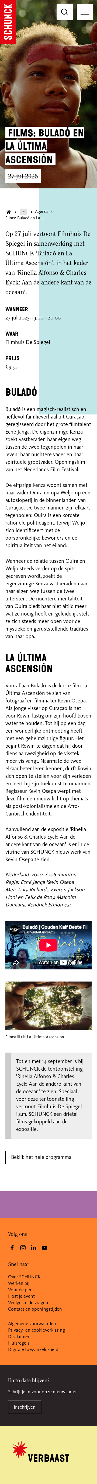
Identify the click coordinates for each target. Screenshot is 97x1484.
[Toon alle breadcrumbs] (23, 212)
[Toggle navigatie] (85, 12)
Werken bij (18, 1283)
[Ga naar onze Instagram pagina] (23, 1248)
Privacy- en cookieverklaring (36, 1330)
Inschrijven (25, 1407)
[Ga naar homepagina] (8, 212)
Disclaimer (18, 1336)
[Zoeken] (65, 12)
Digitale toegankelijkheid (33, 1349)
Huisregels (18, 1343)
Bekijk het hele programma (41, 1157)
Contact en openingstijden (35, 1309)
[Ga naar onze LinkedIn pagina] (34, 1248)
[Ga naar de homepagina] (8, 22)
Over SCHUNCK (24, 1277)
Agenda (41, 212)
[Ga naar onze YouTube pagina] (44, 1248)
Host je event (21, 1296)
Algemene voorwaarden (32, 1323)
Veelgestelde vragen (28, 1302)
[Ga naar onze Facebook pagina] (12, 1248)
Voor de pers (20, 1290)
